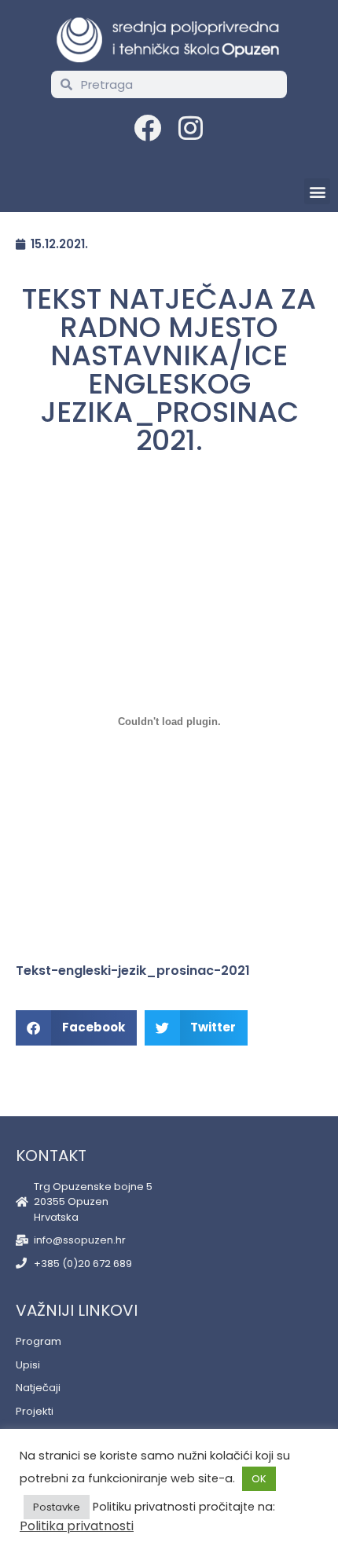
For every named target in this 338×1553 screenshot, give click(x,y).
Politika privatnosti (77, 1526)
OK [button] (259, 1478)
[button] (317, 191)
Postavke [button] (56, 1507)
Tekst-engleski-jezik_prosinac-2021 (133, 970)
